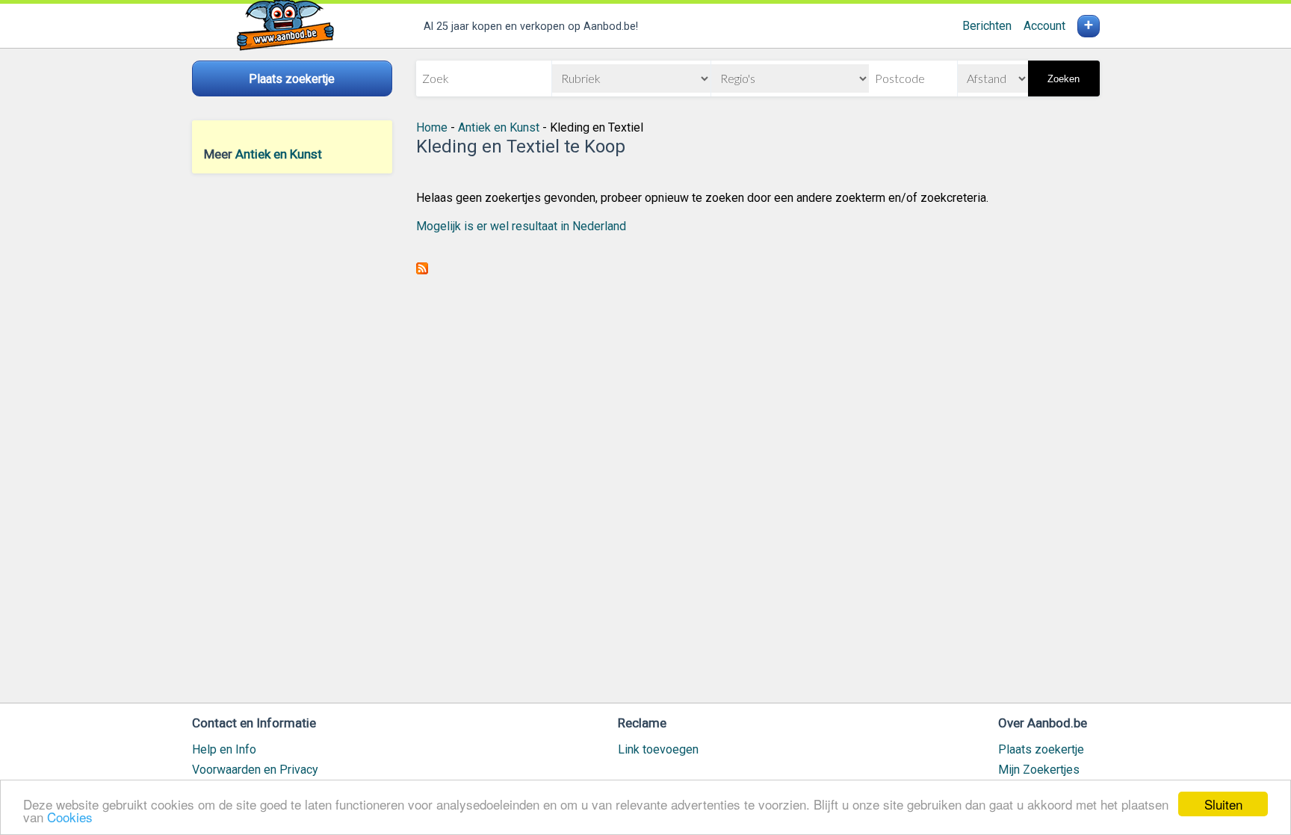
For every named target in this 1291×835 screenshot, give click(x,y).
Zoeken (1063, 78)
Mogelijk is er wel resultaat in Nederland (521, 226)
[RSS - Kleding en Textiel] (422, 270)
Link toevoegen (658, 749)
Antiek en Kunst (278, 154)
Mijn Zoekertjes (1039, 769)
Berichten (987, 26)
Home (432, 127)
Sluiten (1223, 804)
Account (1044, 26)
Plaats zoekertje (1041, 749)
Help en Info (224, 749)
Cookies (70, 816)
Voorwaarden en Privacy (255, 769)
